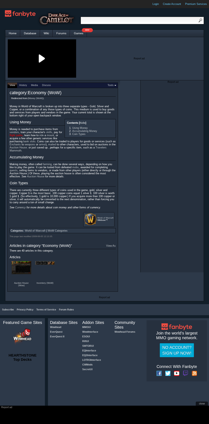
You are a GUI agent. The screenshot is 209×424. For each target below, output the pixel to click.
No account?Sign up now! (176, 350)
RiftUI (85, 341)
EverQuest (56, 331)
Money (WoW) (36, 98)
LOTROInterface (91, 360)
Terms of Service (46, 309)
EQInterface (89, 350)
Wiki (46, 33)
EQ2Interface (90, 355)
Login (155, 4)
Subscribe (8, 309)
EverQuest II (57, 336)
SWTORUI (88, 345)
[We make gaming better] (13, 4)
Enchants (15, 144)
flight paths (16, 135)
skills (49, 132)
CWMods (87, 364)
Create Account (172, 4)
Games (80, 32)
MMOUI (86, 327)
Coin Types (79, 134)
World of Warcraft (105, 218)
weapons (30, 144)
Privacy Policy (25, 309)
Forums (61, 33)
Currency (20, 207)
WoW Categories (58, 230)
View (12, 85)
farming (47, 164)
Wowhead (55, 327)
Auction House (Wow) (21, 284)
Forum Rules (66, 309)
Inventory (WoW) (45, 283)
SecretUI (87, 369)
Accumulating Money (84, 130)
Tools (110, 85)
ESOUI (86, 336)
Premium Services (196, 4)
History (23, 85)
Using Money (80, 127)
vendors (14, 132)
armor (42, 144)
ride (41, 135)
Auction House (18, 147)
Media (34, 85)
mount (50, 135)
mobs (75, 167)
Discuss (46, 85)
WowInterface (90, 331)
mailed (52, 144)
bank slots (29, 141)
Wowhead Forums (125, 331)
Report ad (139, 58)
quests (14, 170)
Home (13, 33)
